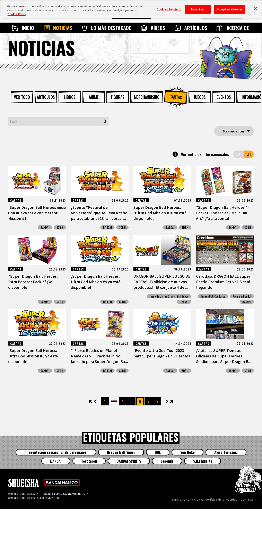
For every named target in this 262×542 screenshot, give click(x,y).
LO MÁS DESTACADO (111, 27)
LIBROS (70, 97)
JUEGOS (200, 97)
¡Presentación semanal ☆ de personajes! (55, 452)
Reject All (197, 9)
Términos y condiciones (186, 499)
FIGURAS (117, 97)
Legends (167, 461)
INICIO (28, 27)
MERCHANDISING (146, 97)
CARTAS (175, 96)
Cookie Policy (17, 14)
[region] (131, 9)
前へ (95, 401)
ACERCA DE (238, 27)
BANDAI (45, 227)
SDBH (59, 227)
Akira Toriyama (226, 452)
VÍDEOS (158, 27)
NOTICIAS (62, 27)
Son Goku (187, 452)
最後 (171, 401)
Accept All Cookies (229, 9)
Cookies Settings (169, 9)
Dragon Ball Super (121, 452)
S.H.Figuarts (202, 461)
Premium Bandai (242, 296)
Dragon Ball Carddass (212, 296)
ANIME (94, 97)
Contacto (247, 499)
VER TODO (22, 97)
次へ (167, 401)
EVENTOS (224, 97)
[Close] (255, 8)
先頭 (91, 401)
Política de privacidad (222, 499)
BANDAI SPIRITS (128, 461)
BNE (158, 452)
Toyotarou (89, 461)
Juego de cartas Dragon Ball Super (169, 296)
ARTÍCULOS (195, 27)
